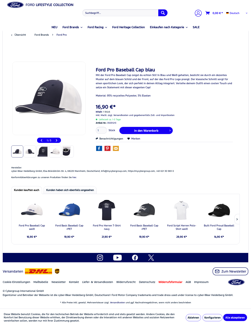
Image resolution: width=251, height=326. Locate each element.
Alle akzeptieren (235, 317)
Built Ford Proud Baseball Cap (219, 227)
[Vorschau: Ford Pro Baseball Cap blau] (17, 151)
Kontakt (74, 282)
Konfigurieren (212, 317)
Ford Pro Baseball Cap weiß (32, 227)
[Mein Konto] (197, 13)
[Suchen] (163, 12)
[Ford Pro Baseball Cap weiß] (32, 210)
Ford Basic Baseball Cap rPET (69, 227)
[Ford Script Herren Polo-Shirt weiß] (181, 210)
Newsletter (59, 282)
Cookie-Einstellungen (16, 282)
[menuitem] (125, 12)
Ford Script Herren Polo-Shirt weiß (181, 227)
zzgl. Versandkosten (118, 115)
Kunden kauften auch (26, 190)
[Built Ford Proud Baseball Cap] (219, 210)
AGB (188, 282)
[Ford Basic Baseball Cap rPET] (69, 210)
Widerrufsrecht (126, 282)
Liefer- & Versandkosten (97, 282)
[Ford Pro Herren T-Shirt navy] (107, 210)
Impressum (201, 282)
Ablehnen (193, 317)
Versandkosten (117, 302)
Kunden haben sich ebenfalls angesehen (70, 190)
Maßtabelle (40, 282)
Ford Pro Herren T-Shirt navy (107, 227)
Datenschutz (147, 282)
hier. (74, 177)
